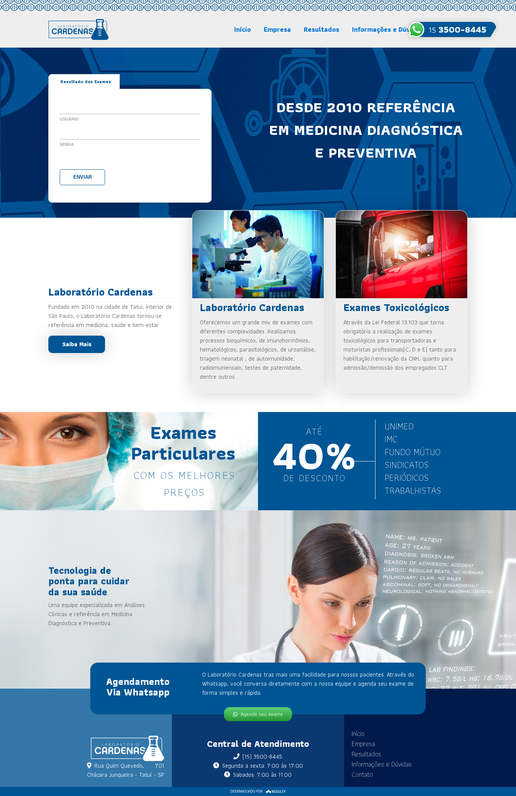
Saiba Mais (76, 344)
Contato (362, 774)
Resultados (321, 29)
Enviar (82, 177)
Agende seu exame (262, 714)
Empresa (277, 29)
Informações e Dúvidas (387, 29)
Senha (67, 144)
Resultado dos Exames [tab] (85, 81)
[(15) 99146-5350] (452, 29)
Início (242, 29)
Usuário (69, 119)
